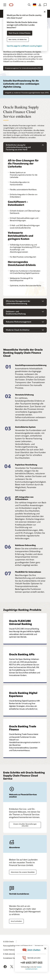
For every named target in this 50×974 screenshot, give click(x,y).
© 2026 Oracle (8, 941)
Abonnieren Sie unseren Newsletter (23, 872)
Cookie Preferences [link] (10, 950)
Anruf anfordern (16, 921)
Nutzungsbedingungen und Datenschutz (17, 946)
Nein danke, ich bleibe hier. (18, 40)
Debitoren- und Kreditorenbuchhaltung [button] (16, 312)
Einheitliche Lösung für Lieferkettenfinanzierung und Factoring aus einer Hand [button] (18, 147)
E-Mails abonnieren (10, 954)
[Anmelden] (39, 4)
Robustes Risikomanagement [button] (18, 322)
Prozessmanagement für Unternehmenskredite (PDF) (23, 68)
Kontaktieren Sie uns (10, 958)
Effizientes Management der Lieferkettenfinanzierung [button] (18, 302)
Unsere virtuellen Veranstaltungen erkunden (25, 825)
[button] (4, 4)
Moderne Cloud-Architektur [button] (17, 330)
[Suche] (29, 4)
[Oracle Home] (11, 5)
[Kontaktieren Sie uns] (45, 4)
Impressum (39, 946)
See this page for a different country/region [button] (24, 46)
